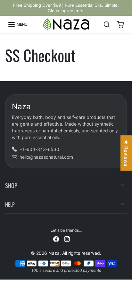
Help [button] (10, 204)
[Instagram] (67, 239)
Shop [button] (11, 185)
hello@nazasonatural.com (46, 157)
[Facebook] (56, 239)
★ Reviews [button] (126, 152)
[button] (17, 24)
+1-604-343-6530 (39, 149)
